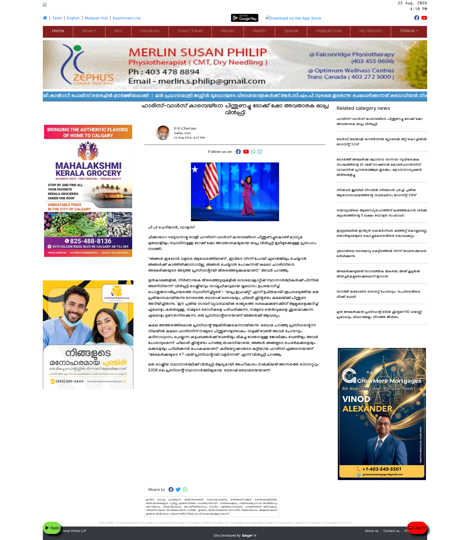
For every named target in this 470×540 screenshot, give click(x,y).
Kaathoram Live (127, 18)
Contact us (391, 531)
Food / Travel (190, 31)
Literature (150, 31)
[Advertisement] (235, 430)
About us (371, 531)
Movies (228, 31)
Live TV (419, 528)
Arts (118, 31)
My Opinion (370, 31)
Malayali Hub (96, 18)
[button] (409, 31)
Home (58, 31)
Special (291, 31)
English (73, 18)
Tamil (57, 18)
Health (259, 31)
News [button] (87, 31)
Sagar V (249, 535)
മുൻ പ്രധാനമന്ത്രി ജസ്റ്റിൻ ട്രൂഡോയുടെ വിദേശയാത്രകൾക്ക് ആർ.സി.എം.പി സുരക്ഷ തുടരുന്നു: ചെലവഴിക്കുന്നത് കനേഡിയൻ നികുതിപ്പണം (252, 96)
